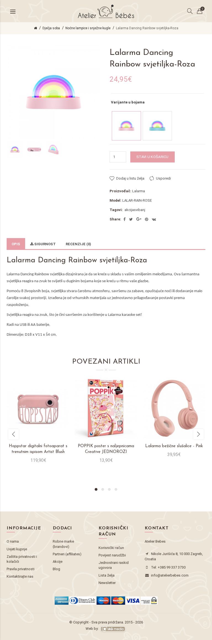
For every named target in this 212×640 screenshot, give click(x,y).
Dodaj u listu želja (130, 178)
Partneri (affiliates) (67, 554)
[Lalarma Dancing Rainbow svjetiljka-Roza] (126, 125)
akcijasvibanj (134, 210)
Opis (16, 244)
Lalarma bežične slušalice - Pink (174, 446)
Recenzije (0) (78, 244)
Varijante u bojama (128, 102)
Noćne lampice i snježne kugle (87, 28)
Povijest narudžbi (112, 555)
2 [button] (102, 489)
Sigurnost (44, 244)
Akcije (57, 561)
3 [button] (109, 489)
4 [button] (116, 489)
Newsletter (107, 583)
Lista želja (107, 575)
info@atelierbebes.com (170, 575)
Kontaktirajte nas (20, 576)
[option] (15, 149)
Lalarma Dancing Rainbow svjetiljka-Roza (147, 28)
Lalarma (138, 191)
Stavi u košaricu (152, 157)
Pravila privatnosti (21, 569)
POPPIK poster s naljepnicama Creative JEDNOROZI (106, 449)
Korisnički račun (111, 548)
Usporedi (163, 178)
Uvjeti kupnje (17, 549)
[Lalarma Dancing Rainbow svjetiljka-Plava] (157, 125)
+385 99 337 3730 (172, 567)
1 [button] (96, 489)
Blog (56, 569)
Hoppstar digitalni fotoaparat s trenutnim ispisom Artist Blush (38, 449)
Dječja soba (51, 28)
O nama (13, 541)
